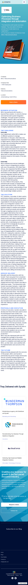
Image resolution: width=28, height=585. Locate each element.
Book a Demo (13, 102)
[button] (24, 2)
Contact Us (14, 510)
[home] (7, 2)
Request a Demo (14, 504)
